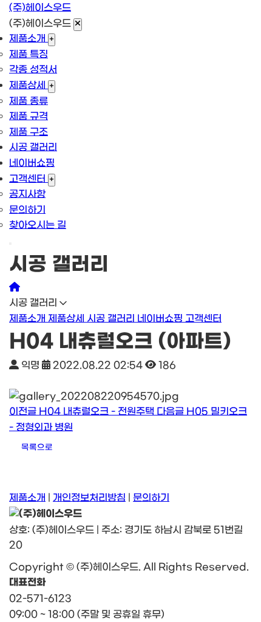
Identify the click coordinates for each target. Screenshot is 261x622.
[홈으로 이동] (14, 287)
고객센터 (28, 179)
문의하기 (27, 210)
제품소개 (28, 38)
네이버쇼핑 (32, 163)
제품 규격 (28, 116)
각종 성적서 (33, 69)
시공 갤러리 (33, 147)
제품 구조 (28, 132)
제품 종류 (28, 101)
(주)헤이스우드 (40, 7)
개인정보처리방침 (89, 498)
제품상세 (28, 85)
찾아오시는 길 (37, 225)
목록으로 (37, 447)
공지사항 (27, 194)
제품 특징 (28, 54)
